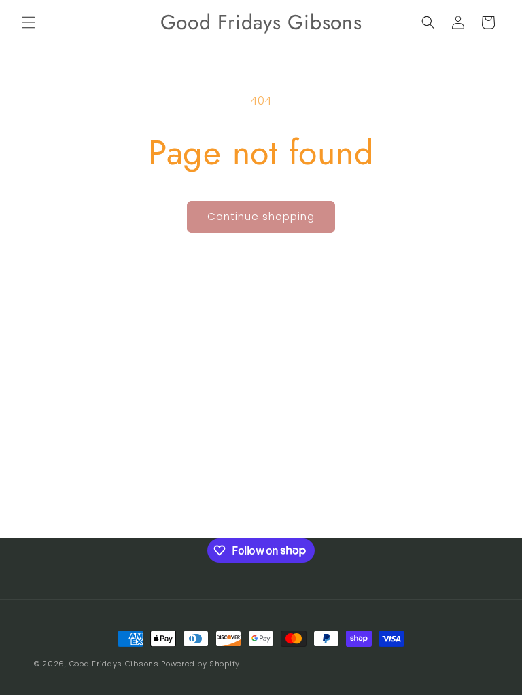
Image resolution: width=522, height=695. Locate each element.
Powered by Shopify (200, 663)
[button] (29, 22)
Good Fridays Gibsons (114, 663)
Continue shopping (261, 216)
